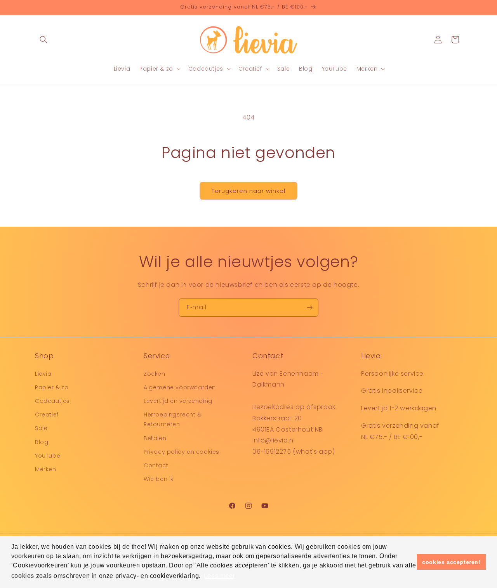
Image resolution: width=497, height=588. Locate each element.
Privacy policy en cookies (181, 451)
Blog (41, 442)
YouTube (47, 455)
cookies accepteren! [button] (451, 562)
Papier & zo (52, 387)
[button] (43, 39)
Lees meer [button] (219, 575)
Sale (41, 428)
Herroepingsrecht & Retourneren (173, 419)
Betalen (155, 438)
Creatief (47, 414)
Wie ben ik (159, 478)
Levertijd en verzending (178, 400)
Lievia (43, 373)
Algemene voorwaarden (180, 387)
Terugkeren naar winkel (248, 191)
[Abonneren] (309, 307)
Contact (156, 465)
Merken (45, 469)
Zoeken (154, 373)
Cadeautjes (52, 400)
